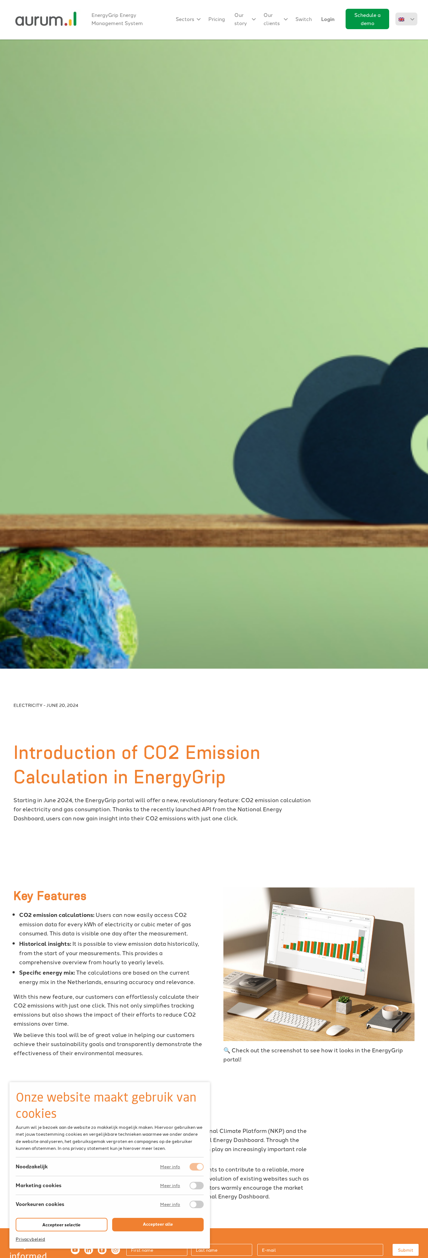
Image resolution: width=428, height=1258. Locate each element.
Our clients (272, 18)
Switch (303, 18)
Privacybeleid (30, 1239)
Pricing (216, 18)
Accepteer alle (158, 1224)
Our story (240, 18)
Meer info (170, 1167)
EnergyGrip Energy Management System (117, 18)
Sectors (185, 18)
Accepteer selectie (61, 1225)
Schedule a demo (367, 18)
